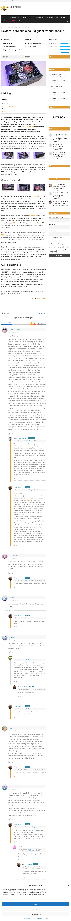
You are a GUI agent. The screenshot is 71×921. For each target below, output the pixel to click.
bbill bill (20, 846)
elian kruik (12, 637)
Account (6, 21)
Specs (27, 57)
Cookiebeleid (26, 918)
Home (2, 27)
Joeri (57, 205)
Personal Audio (26, 17)
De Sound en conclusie (11, 109)
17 (69, 34)
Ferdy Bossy (53, 80)
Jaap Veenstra (8, 34)
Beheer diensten (11, 899)
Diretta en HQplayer (59, 184)
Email (50, 231)
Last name (52, 224)
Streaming (14, 17)
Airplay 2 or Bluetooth (59, 152)
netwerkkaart (36, 223)
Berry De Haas (60, 188)
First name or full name (56, 217)
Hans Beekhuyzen (28, 127)
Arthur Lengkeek (14, 329)
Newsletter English (56, 238)
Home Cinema (39, 17)
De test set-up (8, 106)
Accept (35, 904)
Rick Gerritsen (13, 555)
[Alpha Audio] (11, 8)
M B (51, 86)
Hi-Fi (5, 17)
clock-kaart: (33, 216)
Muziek (51, 17)
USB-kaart (15, 223)
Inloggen (43, 313)
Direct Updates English (57, 244)
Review (5, 57)
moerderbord (37, 196)
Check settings (36, 914)
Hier (25, 500)
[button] (68, 886)
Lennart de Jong (14, 787)
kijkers (19, 136)
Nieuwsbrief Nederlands (58, 241)
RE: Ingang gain (57, 144)
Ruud (10, 728)
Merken (63, 17)
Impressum (47, 918)
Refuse (35, 909)
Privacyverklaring (37, 918)
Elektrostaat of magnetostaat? (58, 76)
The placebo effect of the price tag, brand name (60, 135)
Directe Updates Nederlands (59, 247)
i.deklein (11, 597)
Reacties (4, 111)
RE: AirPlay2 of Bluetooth (60, 193)
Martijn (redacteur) (20, 438)
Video (57, 17)
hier (29, 500)
